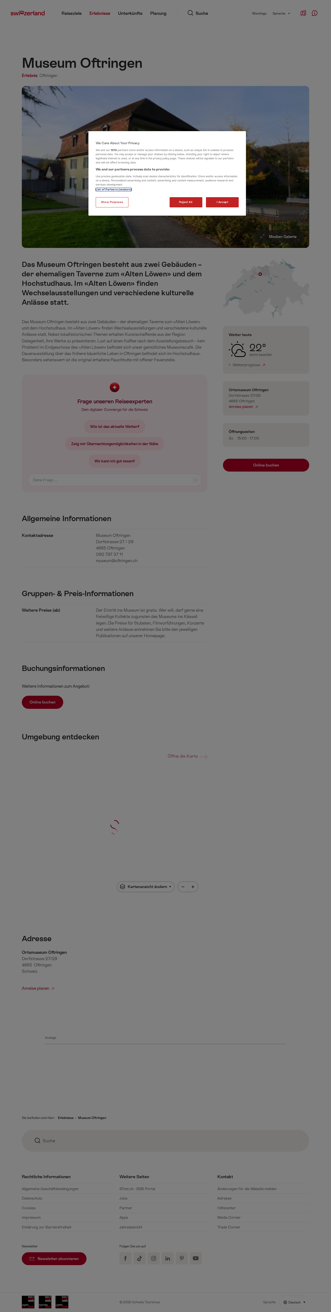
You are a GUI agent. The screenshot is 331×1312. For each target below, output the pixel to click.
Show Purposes (112, 202)
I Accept (222, 202)
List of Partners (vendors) (114, 189)
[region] (167, 173)
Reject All (186, 202)
